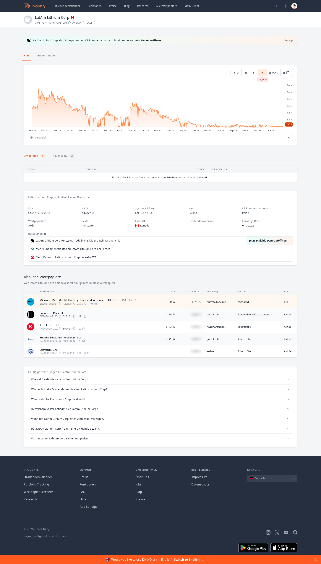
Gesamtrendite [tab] (46, 55)
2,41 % (170, 339)
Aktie (287, 314)
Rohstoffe (244, 326)
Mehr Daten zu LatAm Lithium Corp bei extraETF (66, 257)
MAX (275, 72)
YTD (236, 72)
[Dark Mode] (285, 6)
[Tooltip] (143, 221)
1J (246, 72)
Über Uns (142, 477)
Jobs (139, 484)
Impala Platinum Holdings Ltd (60, 337)
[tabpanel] (160, 105)
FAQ (82, 492)
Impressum (199, 477)
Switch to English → (188, 560)
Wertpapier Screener (38, 492)
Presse (140, 499)
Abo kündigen (89, 507)
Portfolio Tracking (36, 484)
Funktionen (95, 6)
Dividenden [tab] (33, 155)
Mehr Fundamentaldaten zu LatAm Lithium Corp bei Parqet (73, 249)
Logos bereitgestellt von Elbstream (45, 536)
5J (262, 73)
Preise (113, 6)
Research (30, 499)
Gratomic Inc (49, 349)
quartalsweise (216, 302)
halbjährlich (216, 326)
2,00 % (170, 302)
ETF (286, 302)
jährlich (213, 314)
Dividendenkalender (67, 6)
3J (254, 72)
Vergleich (41, 137)
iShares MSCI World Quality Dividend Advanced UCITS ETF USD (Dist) (88, 299)
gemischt (243, 302)
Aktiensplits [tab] (63, 155)
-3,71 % (195, 302)
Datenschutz (200, 484)
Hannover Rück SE (52, 312)
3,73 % (170, 326)
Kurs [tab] (27, 55)
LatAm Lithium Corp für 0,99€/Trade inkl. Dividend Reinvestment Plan (79, 240)
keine (210, 351)
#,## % (196, 314)
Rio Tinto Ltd (49, 325)
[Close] (316, 559)
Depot (191, 6)
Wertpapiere (166, 6)
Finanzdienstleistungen (253, 314)
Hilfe (83, 499)
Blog (139, 492)
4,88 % (170, 314)
